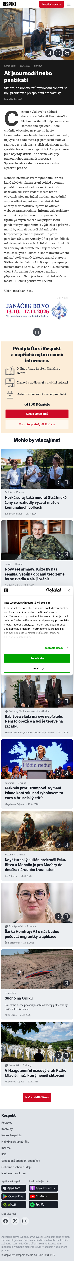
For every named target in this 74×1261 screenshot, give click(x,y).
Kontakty (7, 1129)
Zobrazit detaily (54, 647)
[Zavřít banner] (69, 590)
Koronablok (10, 65)
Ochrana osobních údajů (16, 1167)
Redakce (6, 1122)
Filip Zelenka (48, 732)
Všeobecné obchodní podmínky (20, 1161)
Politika (8, 492)
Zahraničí (9, 783)
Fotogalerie (10, 993)
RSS (4, 1154)
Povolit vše (37, 658)
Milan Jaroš (11, 1015)
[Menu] (68, 4)
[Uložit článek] (49, 53)
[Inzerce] (37, 310)
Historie (9, 854)
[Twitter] (15, 1224)
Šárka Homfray (12, 942)
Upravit (35, 668)
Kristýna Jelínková (14, 732)
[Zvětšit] (37, 34)
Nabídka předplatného (15, 1141)
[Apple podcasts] (43, 1188)
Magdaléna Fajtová (14, 804)
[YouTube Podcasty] (43, 1196)
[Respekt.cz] (9, 4)
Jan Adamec (11, 876)
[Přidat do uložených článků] (66, 482)
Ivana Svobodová (13, 99)
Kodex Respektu (11, 1135)
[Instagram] (25, 1224)
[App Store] (13, 1188)
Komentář (14, 1065)
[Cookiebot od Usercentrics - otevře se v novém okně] (46, 590)
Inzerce (6, 1148)
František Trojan (32, 732)
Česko (8, 564)
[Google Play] (13, 1196)
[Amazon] (13, 1204)
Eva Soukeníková (13, 513)
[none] (67, 53)
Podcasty (13, 711)
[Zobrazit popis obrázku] (58, 53)
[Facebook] (5, 1224)
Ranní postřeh (16, 926)
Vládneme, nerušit (28, 711)
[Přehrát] (58, 482)
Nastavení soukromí (13, 1173)
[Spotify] (43, 1204)
